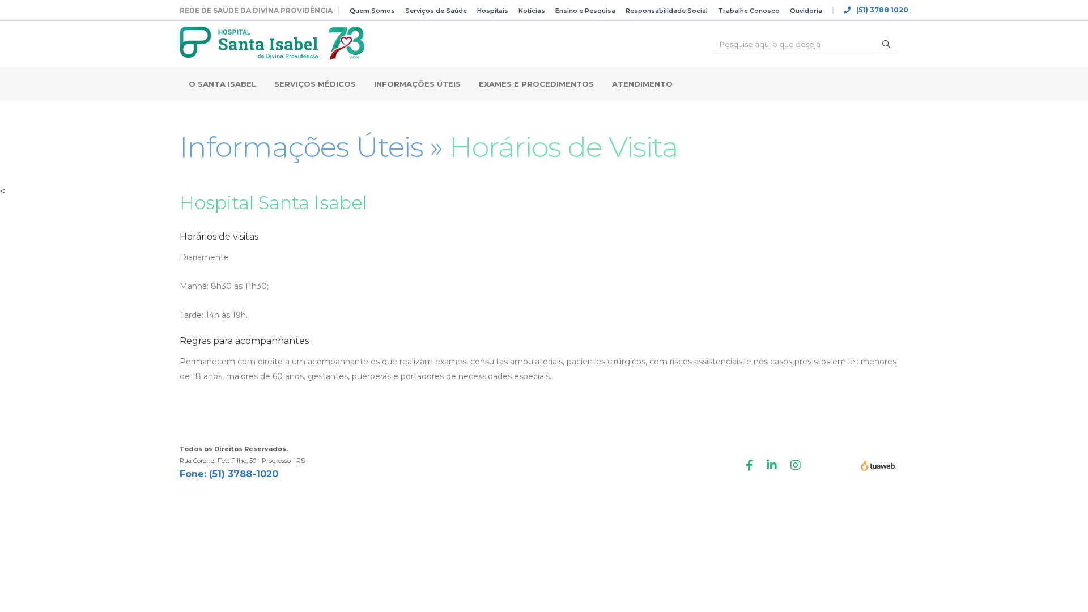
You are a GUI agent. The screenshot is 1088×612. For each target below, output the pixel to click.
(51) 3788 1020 (882, 10)
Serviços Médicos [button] (315, 83)
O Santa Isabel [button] (222, 83)
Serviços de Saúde (436, 11)
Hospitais (492, 11)
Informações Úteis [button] (417, 83)
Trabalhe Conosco (749, 11)
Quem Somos (372, 11)
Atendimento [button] (642, 83)
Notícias (531, 11)
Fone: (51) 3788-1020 (229, 474)
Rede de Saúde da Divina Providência (256, 10)
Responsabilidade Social (667, 11)
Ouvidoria (806, 11)
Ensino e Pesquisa (585, 11)
